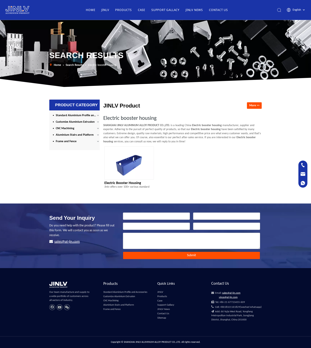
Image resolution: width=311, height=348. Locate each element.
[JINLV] (58, 285)
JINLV (105, 10)
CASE (141, 10)
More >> (254, 105)
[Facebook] (52, 307)
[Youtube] (59, 307)
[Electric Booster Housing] (129, 164)
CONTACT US (218, 10)
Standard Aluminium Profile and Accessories (78, 115)
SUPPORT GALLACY (165, 10)
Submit (191, 255)
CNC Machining (65, 128)
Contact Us (163, 313)
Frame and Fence (66, 141)
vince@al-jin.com (228, 297)
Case (159, 300)
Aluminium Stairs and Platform (75, 134)
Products (162, 296)
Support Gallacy (165, 305)
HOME (90, 10)
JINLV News (163, 309)
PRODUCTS (123, 10)
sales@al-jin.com (67, 242)
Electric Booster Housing (122, 183)
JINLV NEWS (194, 10)
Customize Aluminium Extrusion (75, 122)
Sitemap (161, 318)
